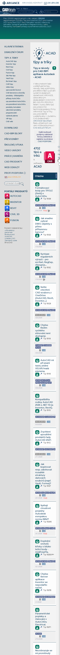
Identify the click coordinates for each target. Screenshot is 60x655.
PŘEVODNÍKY (11, 139)
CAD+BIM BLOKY (13, 133)
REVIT (13, 208)
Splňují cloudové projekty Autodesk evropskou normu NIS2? (43, 512)
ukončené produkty (13, 110)
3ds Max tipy (10, 76)
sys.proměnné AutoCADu (15, 101)
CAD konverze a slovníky (15, 93)
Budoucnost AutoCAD (10, 235)
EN (53, 3)
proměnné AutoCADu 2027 (40, 26)
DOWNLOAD (11, 127)
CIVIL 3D (15, 214)
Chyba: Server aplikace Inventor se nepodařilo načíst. (41, 580)
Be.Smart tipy (11, 81)
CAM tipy (9, 84)
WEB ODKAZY (12, 167)
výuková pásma (12, 116)
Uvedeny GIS (10, 238)
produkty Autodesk (13, 107)
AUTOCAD (15, 196)
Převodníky (7, 26)
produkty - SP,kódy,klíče (15, 96)
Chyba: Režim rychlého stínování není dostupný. (42, 330)
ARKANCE (27, 3)
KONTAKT (37, 3)
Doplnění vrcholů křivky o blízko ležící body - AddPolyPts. (43, 546)
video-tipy (10, 87)
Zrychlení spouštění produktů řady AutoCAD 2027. (43, 435)
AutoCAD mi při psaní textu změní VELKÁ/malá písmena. (44, 366)
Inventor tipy (11, 64)
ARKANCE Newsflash (42, 121)
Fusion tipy (10, 73)
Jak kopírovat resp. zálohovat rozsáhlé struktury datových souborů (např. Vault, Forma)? (43, 474)
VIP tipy (9, 119)
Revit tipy (9, 67)
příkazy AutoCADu (13, 98)
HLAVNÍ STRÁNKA (13, 46)
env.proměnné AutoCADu (16, 104)
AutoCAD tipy (11, 61)
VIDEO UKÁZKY (12, 150)
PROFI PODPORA (13, 173)
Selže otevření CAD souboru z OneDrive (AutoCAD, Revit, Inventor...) (44, 294)
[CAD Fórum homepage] (9, 12)
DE (57, 3)
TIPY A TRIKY (11, 57)
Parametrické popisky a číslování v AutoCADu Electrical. (42, 619)
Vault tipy (9, 78)
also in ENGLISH (14, 177)
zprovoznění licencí (13, 90)
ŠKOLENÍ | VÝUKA (13, 144)
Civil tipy (9, 70)
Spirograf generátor (20, 24)
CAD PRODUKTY (13, 161)
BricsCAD (8, 242)
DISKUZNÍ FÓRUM (13, 52)
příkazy (24, 26)
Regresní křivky (36, 24)
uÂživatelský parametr (9, 231)
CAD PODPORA (44, 141)
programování (11, 113)
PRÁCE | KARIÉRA (13, 156)
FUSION (14, 220)
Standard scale (11, 240)
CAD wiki (9, 121)
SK (49, 3)
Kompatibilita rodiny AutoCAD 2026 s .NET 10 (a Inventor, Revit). (44, 403)
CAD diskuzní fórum (42, 128)
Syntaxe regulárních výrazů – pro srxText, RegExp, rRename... (44, 259)
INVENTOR (15, 202)
